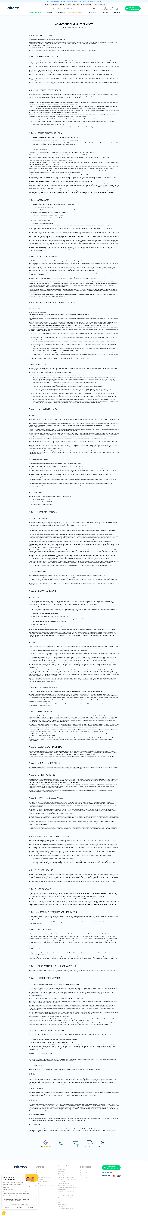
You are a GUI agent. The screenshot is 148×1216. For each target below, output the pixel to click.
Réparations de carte (86, 1175)
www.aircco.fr (112, 938)
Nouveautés (62, 1206)
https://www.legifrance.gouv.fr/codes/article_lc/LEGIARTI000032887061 (59, 998)
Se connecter (40, 1173)
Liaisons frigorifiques (64, 1194)
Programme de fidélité (43, 1177)
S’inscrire (38, 1171)
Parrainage (39, 1179)
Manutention (62, 1173)
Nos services (103, 12)
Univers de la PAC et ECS (65, 1196)
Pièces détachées (35, 12)
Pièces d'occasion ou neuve (66, 1208)
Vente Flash (76, 12)
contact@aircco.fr (49, 425)
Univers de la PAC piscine (65, 1177)
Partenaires (115, 12)
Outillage (61, 1171)
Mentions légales (41, 1181)
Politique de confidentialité (44, 1185)
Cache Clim (61, 1202)
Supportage (62, 1169)
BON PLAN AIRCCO (64, 1204)
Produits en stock (63, 1166)
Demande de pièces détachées (112, 1167)
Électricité (61, 1175)
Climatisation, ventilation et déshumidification (67, 1199)
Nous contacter (41, 1175)
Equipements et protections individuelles (67, 1180)
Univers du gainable (64, 1183)
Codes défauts (91, 12)
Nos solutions (84, 1177)
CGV (37, 1183)
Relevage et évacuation (65, 1185)
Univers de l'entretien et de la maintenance (67, 1188)
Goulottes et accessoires (66, 1191)
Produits (48, 12)
